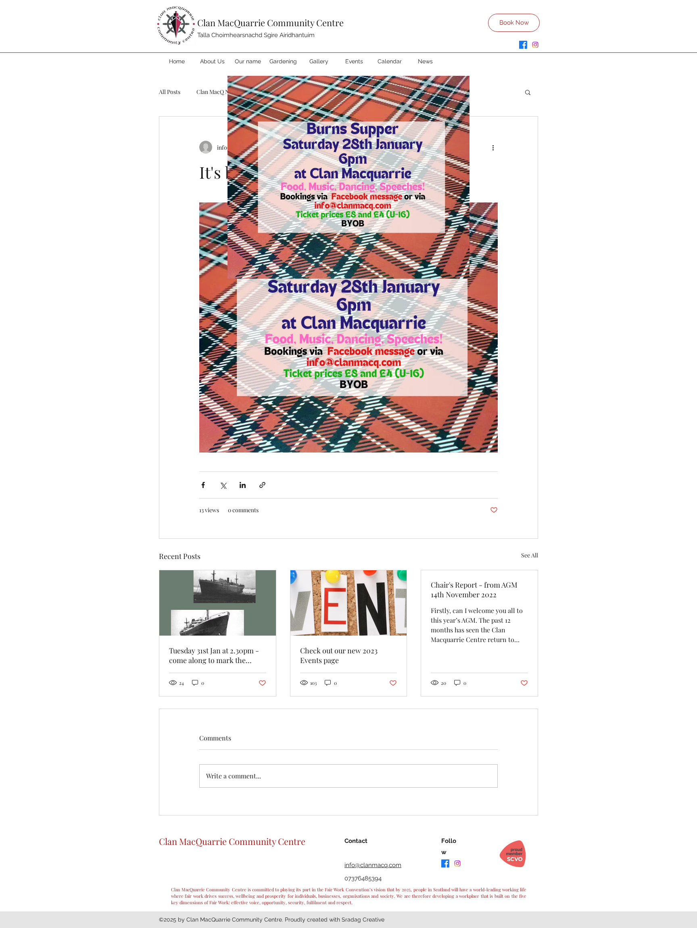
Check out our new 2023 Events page (339, 655)
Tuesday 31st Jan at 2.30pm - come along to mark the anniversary (214, 655)
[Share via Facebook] (203, 485)
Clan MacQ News (217, 92)
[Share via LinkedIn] (242, 485)
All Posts (169, 92)
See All (529, 555)
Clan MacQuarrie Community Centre (270, 23)
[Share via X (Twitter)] (223, 485)
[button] (528, 92)
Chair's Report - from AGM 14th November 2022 (474, 589)
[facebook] (523, 45)
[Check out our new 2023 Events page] (348, 603)
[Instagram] (535, 45)
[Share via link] (262, 485)
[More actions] (493, 147)
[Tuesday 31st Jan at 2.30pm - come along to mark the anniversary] (217, 603)
